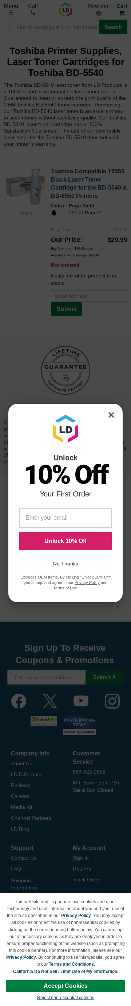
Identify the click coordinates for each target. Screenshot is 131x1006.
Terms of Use (65, 588)
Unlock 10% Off (65, 541)
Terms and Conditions (71, 964)
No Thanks (65, 564)
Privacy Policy (76, 915)
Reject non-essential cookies (65, 997)
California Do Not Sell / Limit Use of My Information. (65, 971)
